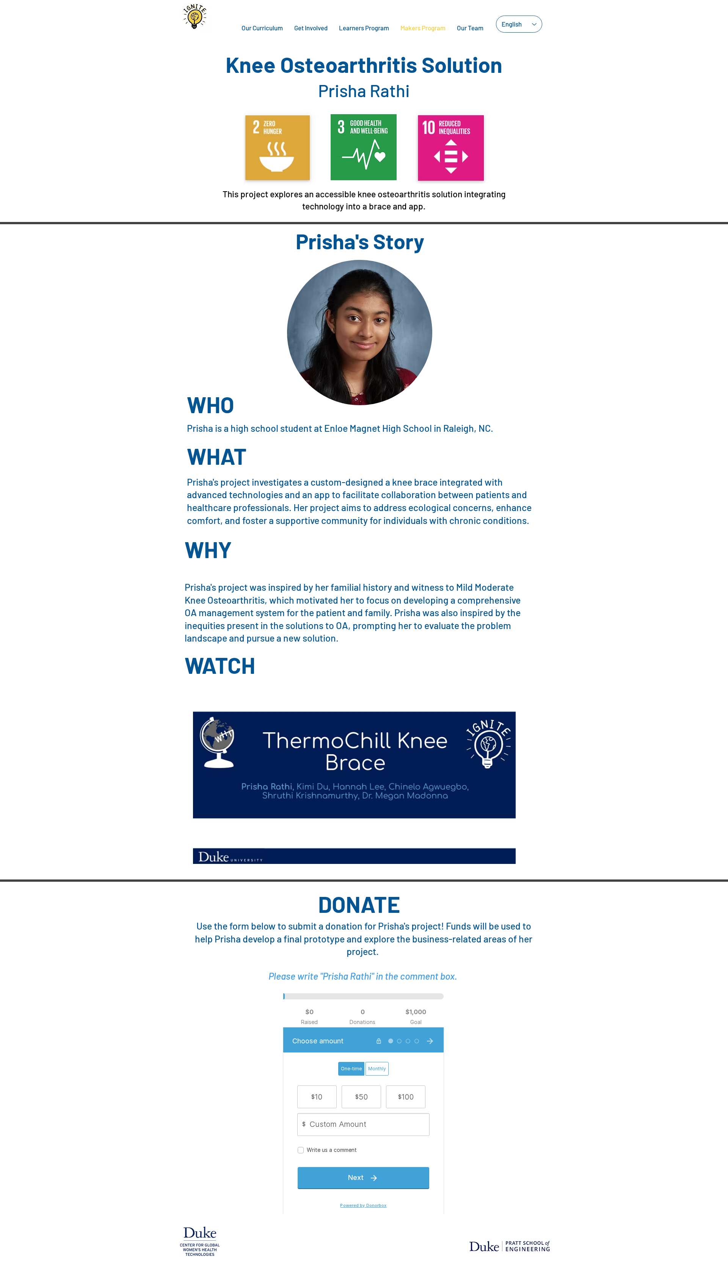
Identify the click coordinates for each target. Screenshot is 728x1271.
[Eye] (354, 773)
